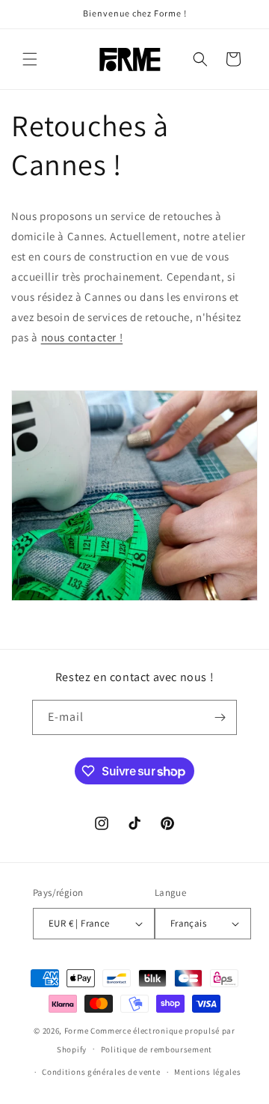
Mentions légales (207, 1072)
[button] (29, 59)
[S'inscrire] (219, 717)
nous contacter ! (82, 337)
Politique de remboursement (156, 1049)
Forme (76, 1030)
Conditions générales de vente (101, 1072)
